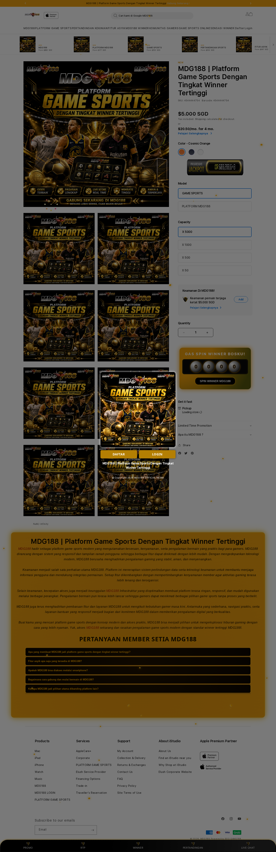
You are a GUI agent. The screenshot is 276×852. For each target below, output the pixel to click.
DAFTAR (119, 454)
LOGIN (157, 454)
